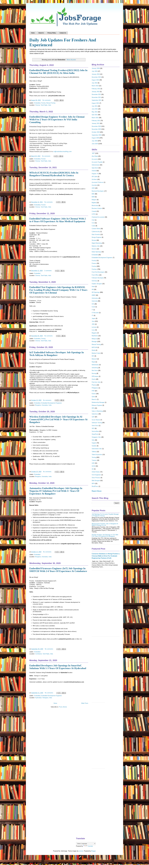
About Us (41, 33)
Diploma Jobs (96, 246)
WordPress (95, 486)
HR (93, 289)
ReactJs (94, 399)
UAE (93, 463)
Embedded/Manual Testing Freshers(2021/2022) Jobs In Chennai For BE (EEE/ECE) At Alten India (58, 71)
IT (92, 309)
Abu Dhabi (95, 156)
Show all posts (71, 59)
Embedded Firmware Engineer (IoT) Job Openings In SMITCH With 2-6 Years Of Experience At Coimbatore (58, 569)
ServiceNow (95, 431)
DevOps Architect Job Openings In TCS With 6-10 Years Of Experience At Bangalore (105, 535)
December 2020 (96, 126)
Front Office (95, 275)
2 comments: (48, 270)
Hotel (93, 286)
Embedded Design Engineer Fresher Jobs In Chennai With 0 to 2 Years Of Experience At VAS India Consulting (57, 119)
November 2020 (96, 129)
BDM (93, 197)
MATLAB (94, 347)
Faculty (94, 260)
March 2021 (95, 117)
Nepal (93, 362)
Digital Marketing (97, 243)
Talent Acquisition (97, 454)
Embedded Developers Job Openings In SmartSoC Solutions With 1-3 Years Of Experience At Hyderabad (57, 667)
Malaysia (94, 338)
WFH (93, 483)
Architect (94, 179)
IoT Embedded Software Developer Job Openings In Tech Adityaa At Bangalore (56, 353)
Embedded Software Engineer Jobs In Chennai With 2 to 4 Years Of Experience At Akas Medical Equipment (57, 220)
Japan (93, 318)
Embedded (37, 103)
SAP (93, 417)
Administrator (96, 165)
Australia (94, 185)
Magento (94, 333)
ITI (92, 315)
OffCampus (95, 376)
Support (94, 443)
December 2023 (96, 77)
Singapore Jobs (96, 437)
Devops (94, 240)
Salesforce (95, 414)
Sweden (94, 446)
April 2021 (95, 114)
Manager (94, 341)
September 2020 (96, 135)
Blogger (93, 851)
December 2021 (96, 94)
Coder (93, 226)
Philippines (95, 388)
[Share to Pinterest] (63, 100)
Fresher (43, 103)
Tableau (94, 451)
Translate (90, 846)
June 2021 (95, 109)
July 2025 (94, 71)
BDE (93, 194)
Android (94, 170)
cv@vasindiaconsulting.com (62, 151)
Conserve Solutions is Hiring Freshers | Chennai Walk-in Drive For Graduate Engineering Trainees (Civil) (106, 556)
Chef (93, 220)
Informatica (95, 298)
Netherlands (95, 364)
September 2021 (96, 100)
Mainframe (95, 336)
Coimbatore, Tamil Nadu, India (44, 654)
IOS (93, 304)
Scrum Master (96, 420)
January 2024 (96, 74)
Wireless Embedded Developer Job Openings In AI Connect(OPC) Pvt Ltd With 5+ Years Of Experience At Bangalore (58, 419)
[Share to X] (59, 100)
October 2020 (96, 132)
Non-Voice (95, 370)
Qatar (93, 396)
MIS (93, 356)
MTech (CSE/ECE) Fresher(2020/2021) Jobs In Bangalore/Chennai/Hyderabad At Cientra (53, 174)
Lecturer (94, 327)
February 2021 (96, 120)
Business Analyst (97, 208)
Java (93, 321)
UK (93, 469)
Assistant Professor (97, 182)
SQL (93, 440)
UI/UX (93, 466)
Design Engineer (96, 237)
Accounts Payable (97, 162)
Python (94, 393)
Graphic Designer (97, 283)
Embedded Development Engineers (51, 403)
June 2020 (95, 143)
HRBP (93, 295)
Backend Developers (98, 191)
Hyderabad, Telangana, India (43, 697)
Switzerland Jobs (97, 448)
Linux (93, 330)
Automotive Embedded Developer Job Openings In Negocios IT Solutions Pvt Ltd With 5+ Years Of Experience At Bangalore (55, 491)
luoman (81, 851)
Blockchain (95, 205)
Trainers (94, 460)
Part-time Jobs (96, 382)
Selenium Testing (97, 422)
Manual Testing (50, 103)
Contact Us (63, 33)
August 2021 (95, 103)
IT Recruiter (95, 312)
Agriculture (95, 168)
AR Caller (94, 176)
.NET (93, 153)
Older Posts (84, 703)
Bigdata (94, 202)
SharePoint (95, 434)
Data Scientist (96, 234)
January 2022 (96, 91)
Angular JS (95, 173)
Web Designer (96, 480)
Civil (93, 223)
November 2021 (96, 97)
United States (96, 472)
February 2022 (96, 88)
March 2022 (95, 85)
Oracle (94, 379)
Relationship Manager (98, 402)
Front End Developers (98, 272)
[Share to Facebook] (61, 100)
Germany (94, 281)
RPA (93, 408)
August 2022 (95, 80)
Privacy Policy (52, 33)
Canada (94, 211)
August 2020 (95, 138)
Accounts (94, 159)
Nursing (94, 373)
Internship (95, 301)
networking (95, 367)
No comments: (46, 100)
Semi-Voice (95, 425)
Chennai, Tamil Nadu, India (43, 105)
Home (33, 33)
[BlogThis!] (57, 100)
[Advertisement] (106, 604)
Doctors (94, 249)
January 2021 (96, 123)
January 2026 (96, 68)
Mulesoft (94, 359)
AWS (93, 188)
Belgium (94, 199)
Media (93, 350)
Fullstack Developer (97, 278)
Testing (43, 338)
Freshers (94, 269)
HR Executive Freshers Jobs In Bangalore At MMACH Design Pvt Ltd (105, 524)
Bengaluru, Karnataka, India (43, 405)
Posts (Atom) (63, 707)
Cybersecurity (96, 231)
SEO (93, 428)
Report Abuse (96, 491)
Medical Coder (96, 353)
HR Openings (96, 292)
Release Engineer (97, 405)
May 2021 (95, 112)
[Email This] (55, 100)
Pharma (94, 385)
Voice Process (96, 477)
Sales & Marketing (97, 411)
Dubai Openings (96, 252)
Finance (94, 263)
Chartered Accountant (98, 217)
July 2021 (94, 106)
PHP (93, 391)
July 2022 (94, 83)
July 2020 (94, 141)
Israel (93, 307)
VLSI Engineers (96, 475)
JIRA (93, 324)
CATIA (94, 214)
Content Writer (96, 228)
